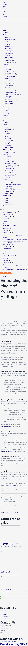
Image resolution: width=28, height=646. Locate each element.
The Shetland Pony (11, 83)
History (6, 32)
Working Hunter (7, 59)
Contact (5, 8)
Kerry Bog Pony (10, 78)
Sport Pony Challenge (10, 62)
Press (4, 2)
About (4, 30)
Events (5, 34)
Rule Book (7, 44)
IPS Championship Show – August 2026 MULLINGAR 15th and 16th (11, 544)
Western (5, 221)
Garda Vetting (9, 103)
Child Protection (10, 101)
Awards (7, 112)
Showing (5, 64)
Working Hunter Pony (10, 73)
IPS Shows (7, 108)
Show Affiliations (7, 105)
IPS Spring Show (7, 218)
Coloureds (7, 87)
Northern (5, 227)
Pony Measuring (9, 53)
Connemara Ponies (9, 85)
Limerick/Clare (6, 230)
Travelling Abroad (9, 52)
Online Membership (10, 39)
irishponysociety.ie (5, 426)
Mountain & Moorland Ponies (12, 75)
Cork (4, 234)
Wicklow (5, 219)
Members (5, 36)
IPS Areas (7, 43)
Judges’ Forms (8, 98)
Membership (8, 37)
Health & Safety (9, 57)
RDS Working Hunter (10, 60)
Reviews (5, 4)
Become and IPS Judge (11, 92)
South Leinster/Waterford (9, 225)
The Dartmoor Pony (11, 80)
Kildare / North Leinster (9, 232)
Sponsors (5, 115)
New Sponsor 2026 (8, 214)
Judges (5, 89)
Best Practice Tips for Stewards (13, 94)
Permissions (8, 66)
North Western (7, 228)
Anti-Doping (8, 55)
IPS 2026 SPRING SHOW (9, 216)
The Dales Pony (10, 82)
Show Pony (8, 69)
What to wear (8, 48)
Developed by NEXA (13, 644)
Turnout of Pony (9, 50)
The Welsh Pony (10, 76)
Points (6, 110)
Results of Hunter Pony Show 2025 (9, 512)
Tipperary (5, 223)
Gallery (6, 41)
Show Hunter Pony (10, 71)
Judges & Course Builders (11, 90)
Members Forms (9, 46)
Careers (5, 6)
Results (5, 106)
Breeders (7, 67)
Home (4, 28)
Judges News (8, 96)
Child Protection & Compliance (12, 99)
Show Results (8, 114)
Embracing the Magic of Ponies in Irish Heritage (15, 239)
